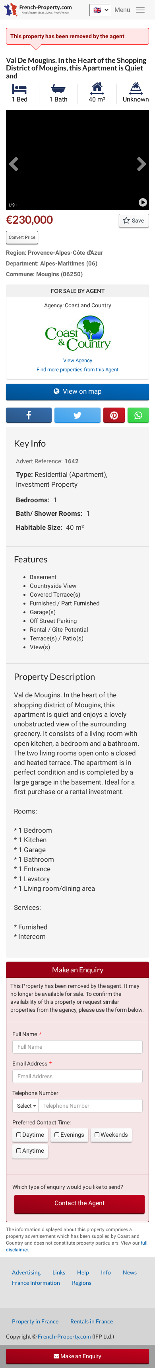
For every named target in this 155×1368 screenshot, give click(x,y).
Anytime (33, 1150)
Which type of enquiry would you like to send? (67, 1187)
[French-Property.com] (36, 10)
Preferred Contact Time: (41, 1122)
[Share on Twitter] (77, 415)
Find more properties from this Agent (77, 370)
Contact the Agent (79, 1203)
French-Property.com (64, 1336)
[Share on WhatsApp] (138, 415)
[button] (13, 160)
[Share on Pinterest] (114, 415)
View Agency (77, 360)
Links (58, 1272)
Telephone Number (35, 1093)
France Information (36, 1282)
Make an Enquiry (80, 1356)
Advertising (26, 1272)
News (130, 1272)
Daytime (33, 1134)
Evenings (72, 1134)
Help (83, 1272)
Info (106, 1272)
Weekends (114, 1134)
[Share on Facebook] (29, 415)
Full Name (24, 1034)
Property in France (35, 1321)
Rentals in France (91, 1321)
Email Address (29, 1063)
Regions (81, 1282)
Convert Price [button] (22, 237)
